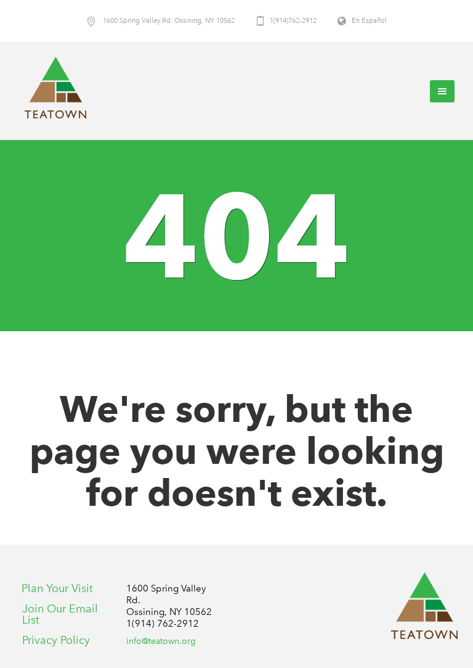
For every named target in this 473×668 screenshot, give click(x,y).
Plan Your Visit (57, 588)
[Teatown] (424, 605)
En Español (369, 21)
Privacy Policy (56, 640)
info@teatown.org (161, 641)
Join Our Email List (60, 614)
